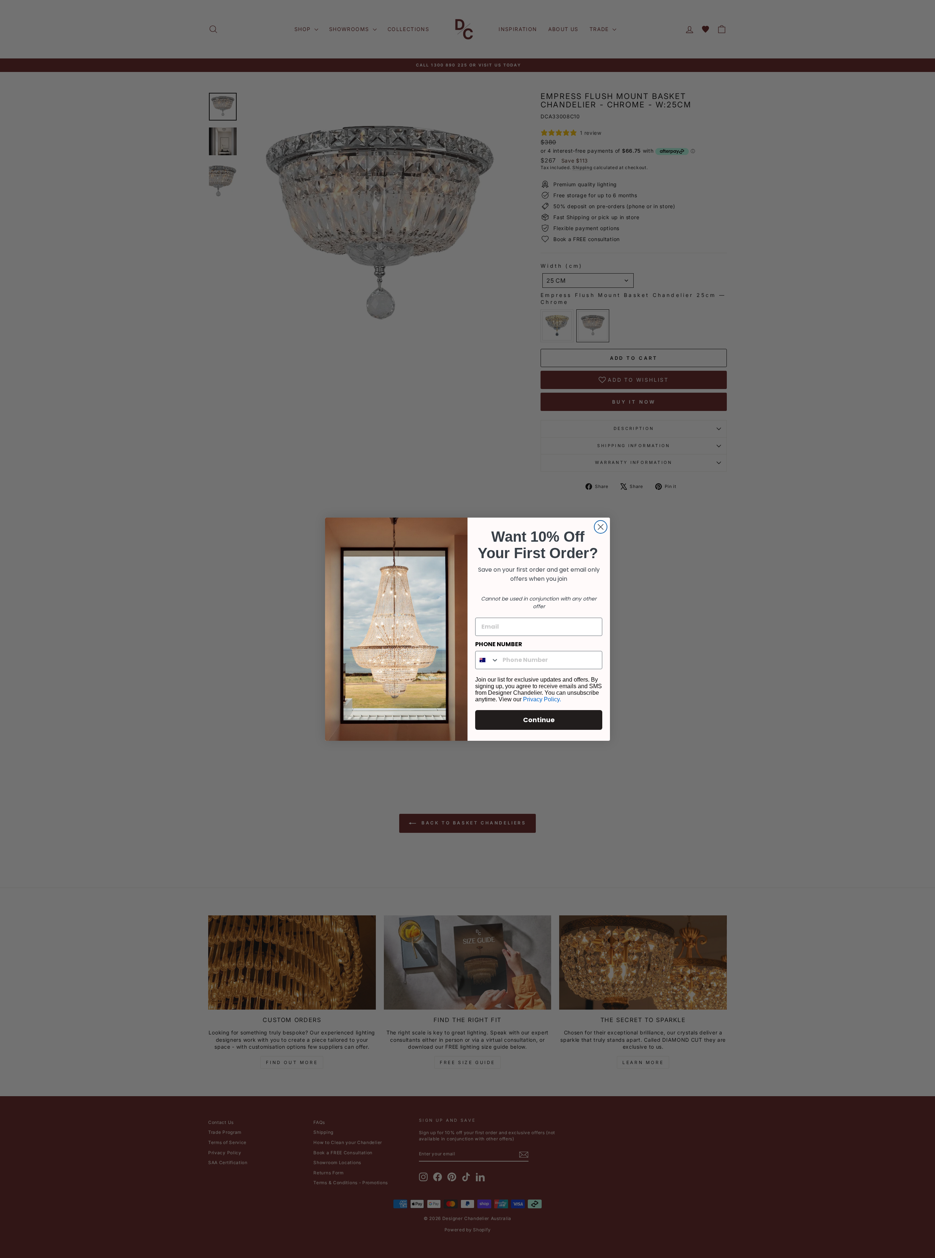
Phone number (498, 644)
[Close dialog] (600, 527)
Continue (539, 719)
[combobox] (487, 660)
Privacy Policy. (542, 699)
